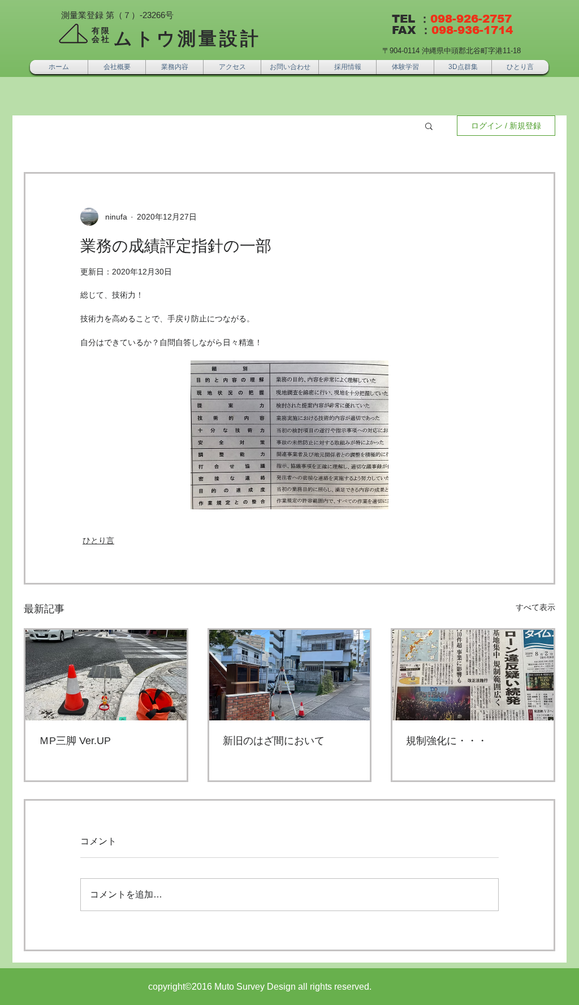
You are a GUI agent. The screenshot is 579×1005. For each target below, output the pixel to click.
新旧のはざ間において (274, 740)
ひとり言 (98, 540)
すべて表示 (535, 607)
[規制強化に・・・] (473, 675)
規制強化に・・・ (446, 740)
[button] (429, 125)
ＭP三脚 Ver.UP (75, 740)
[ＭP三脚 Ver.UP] (106, 675)
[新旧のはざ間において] (289, 675)
